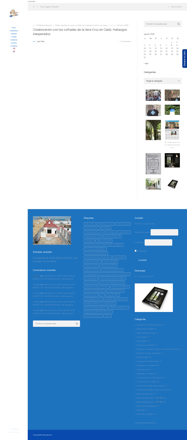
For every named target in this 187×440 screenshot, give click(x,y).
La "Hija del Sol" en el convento (149, 377)
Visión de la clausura (93, 316)
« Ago (146, 63)
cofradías (110, 232)
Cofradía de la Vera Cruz (94, 232)
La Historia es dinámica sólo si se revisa (91, 25)
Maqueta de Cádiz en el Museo (96, 287)
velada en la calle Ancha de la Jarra (98, 312)
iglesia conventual (92, 270)
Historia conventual (92, 261)
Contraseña (139, 242)
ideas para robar (143, 369)
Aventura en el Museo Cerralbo (149, 325)
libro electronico (91, 282)
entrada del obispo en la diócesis (97, 257)
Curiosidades (142, 337)
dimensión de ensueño (93, 245)
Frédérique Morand (44, 25)
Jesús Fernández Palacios (112, 270)
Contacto (14, 46)
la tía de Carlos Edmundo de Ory (112, 278)
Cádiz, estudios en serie (64, 25)
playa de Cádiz (112, 295)
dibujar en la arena (104, 241)
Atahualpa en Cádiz (105, 224)
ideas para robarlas (108, 266)
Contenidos (14, 31)
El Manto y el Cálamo (114, 245)
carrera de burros (91, 228)
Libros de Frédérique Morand (112, 282)
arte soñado (89, 224)
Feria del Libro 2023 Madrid (148, 361)
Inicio (14, 28)
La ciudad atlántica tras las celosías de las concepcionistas (107, 274)
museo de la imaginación (94, 291)
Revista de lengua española (95, 308)
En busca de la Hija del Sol (95, 249)
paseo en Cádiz (91, 295)
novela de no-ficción (115, 291)
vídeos (107, 316)
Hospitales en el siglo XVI (147, 365)
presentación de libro (93, 299)
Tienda (13, 37)
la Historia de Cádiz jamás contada (151, 386)
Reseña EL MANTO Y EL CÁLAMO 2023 (99, 303)
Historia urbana (91, 266)
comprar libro (123, 232)
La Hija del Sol (90, 278)
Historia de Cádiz (110, 261)
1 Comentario (125, 41)
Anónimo (36, 284)
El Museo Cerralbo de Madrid (148, 353)
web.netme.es (150, 423)
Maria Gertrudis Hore (145, 394)
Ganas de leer (119, 257)
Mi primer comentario (120, 287)
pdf (102, 295)
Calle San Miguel (123, 224)
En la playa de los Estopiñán (95, 253)
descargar (89, 241)
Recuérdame (141, 251)
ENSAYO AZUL (143, 357)
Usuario (14, 43)
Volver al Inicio (176, 7)
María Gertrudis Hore (150, 398)
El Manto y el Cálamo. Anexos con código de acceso (158, 349)
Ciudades (106, 228)
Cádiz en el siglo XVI (112, 236)
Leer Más (40, 41)
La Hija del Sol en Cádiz (146, 381)
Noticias (14, 34)
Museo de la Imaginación (147, 406)
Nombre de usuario (142, 232)
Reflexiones (121, 299)
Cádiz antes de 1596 (93, 236)
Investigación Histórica (146, 373)
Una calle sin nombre (145, 414)
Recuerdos (109, 299)
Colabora (13, 40)
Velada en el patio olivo (119, 308)
